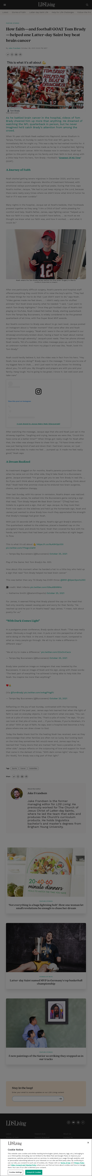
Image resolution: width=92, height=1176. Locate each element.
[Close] (88, 1142)
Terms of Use (65, 1163)
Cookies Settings (15, 1172)
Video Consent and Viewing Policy (23, 1165)
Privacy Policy (79, 1163)
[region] (46, 1157)
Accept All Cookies (34, 1172)
